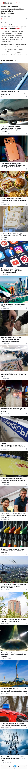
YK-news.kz (18, 28)
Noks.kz (3, 28)
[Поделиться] (26, 19)
